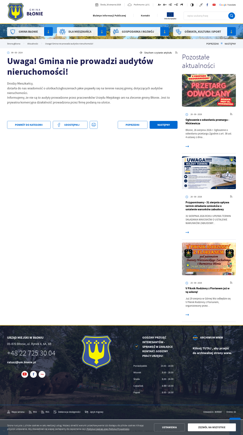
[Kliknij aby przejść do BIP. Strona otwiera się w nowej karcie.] (42, 374)
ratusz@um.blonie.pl (21, 362)
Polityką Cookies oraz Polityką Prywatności (107, 429)
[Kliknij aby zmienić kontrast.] (192, 5)
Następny (230, 43)
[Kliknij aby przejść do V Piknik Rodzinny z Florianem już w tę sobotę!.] (209, 260)
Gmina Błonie (28, 32)
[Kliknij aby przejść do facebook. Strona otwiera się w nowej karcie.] (207, 4)
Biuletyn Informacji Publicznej (109, 15)
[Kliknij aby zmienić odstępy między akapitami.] (181, 5)
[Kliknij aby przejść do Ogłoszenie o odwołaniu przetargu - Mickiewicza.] (209, 91)
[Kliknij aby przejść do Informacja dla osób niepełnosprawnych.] (201, 4)
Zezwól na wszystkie (211, 427)
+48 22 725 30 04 (31, 353)
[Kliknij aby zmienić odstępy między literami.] (164, 5)
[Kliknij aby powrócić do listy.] (221, 43)
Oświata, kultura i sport (203, 32)
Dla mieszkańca (79, 32)
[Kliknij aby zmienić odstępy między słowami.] (176, 5)
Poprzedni (212, 43)
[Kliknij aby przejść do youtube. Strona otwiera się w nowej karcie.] (214, 4)
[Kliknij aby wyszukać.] (231, 15)
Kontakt (145, 15)
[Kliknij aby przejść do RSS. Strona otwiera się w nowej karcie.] (176, 53)
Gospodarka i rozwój (138, 32)
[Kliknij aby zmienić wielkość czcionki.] (159, 5)
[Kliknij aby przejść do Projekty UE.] (170, 19)
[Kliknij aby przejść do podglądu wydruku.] (93, 125)
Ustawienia (169, 427)
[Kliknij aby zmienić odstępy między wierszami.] (170, 5)
